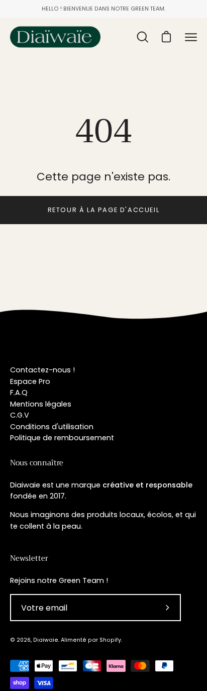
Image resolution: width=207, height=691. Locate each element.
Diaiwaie (45, 640)
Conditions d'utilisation (51, 427)
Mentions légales (40, 404)
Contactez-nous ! (42, 370)
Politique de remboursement (62, 438)
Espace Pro (30, 381)
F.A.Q (19, 392)
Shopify (110, 640)
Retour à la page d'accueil (104, 210)
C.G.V (19, 415)
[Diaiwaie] (55, 37)
